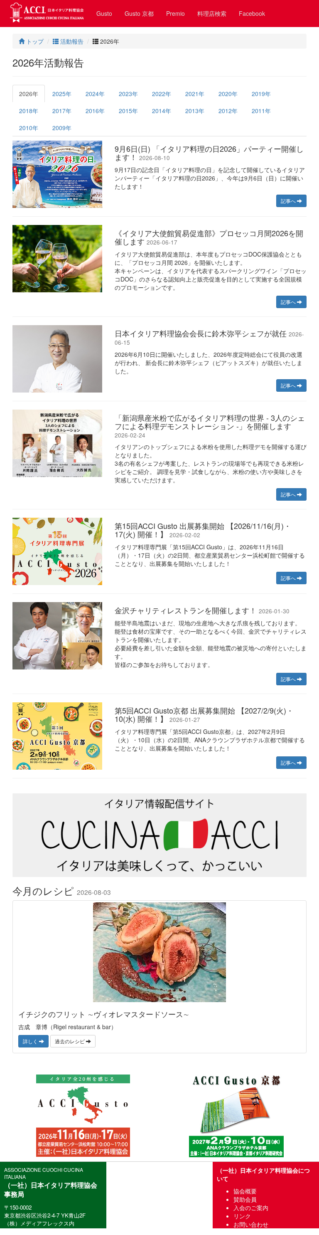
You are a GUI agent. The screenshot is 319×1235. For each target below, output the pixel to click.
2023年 (128, 93)
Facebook (252, 13)
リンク (242, 1216)
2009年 (61, 128)
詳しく (31, 1041)
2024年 (95, 93)
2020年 (228, 93)
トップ (34, 41)
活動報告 (71, 41)
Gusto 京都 (139, 13)
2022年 (161, 93)
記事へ (289, 200)
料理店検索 (211, 13)
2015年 (128, 110)
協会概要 (245, 1191)
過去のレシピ (70, 1041)
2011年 (261, 110)
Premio (175, 13)
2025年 (61, 93)
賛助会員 (245, 1199)
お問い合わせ (250, 1224)
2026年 (28, 93)
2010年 (28, 128)
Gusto (104, 13)
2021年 (194, 93)
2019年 (261, 93)
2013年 (194, 110)
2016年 (95, 110)
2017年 (61, 110)
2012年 (228, 110)
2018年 (28, 110)
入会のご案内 (250, 1207)
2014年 (161, 110)
